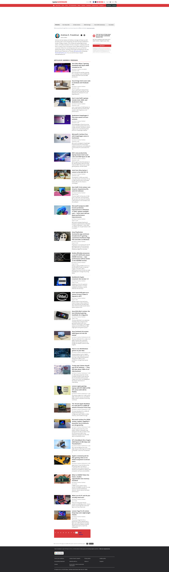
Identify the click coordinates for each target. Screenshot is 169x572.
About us (86, 561)
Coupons (101, 5)
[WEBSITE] (84, 35)
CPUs (63, 5)
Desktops (88, 5)
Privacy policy (87, 558)
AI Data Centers (76, 24)
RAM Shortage (87, 24)
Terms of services (105, 48)
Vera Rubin (111, 24)
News (79, 5)
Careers (56, 564)
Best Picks (58, 5)
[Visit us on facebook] (93, 2)
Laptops (83, 5)
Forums (114, 5)
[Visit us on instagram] (98, 2)
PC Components (72, 5)
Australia (91, 543)
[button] (114, 2)
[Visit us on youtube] (100, 2)
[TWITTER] (81, 35)
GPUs (66, 5)
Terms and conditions (59, 558)
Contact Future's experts (74, 558)
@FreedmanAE (77, 51)
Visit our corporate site (104, 548)
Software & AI (95, 5)
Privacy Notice (107, 49)
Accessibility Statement (59, 561)
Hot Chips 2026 (66, 24)
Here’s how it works (90, 28)
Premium (109, 5)
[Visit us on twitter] (95, 2)
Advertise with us (73, 561)
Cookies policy (103, 558)
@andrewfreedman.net (61, 52)
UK (87, 543)
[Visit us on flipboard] (102, 2)
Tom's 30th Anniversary (99, 24)
